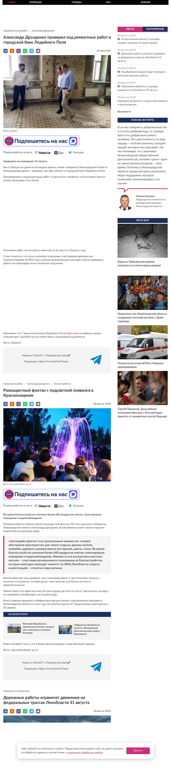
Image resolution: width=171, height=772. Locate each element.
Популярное (155, 29)
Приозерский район (13, 384)
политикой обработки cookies (85, 752)
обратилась (73, 333)
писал (26, 644)
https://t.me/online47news (53, 361)
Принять (138, 750)
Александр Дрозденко (43, 31)
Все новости (124, 112)
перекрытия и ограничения (16, 691)
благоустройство (62, 384)
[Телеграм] (70, 155)
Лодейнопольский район (15, 31)
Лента (130, 29)
